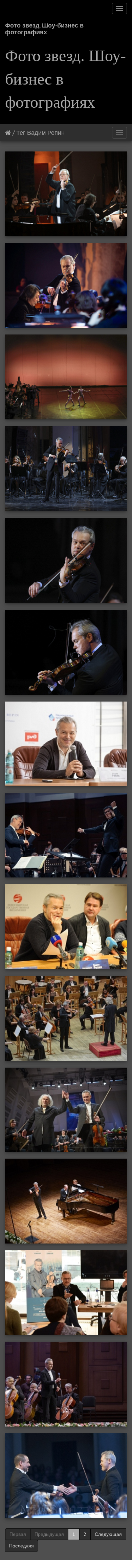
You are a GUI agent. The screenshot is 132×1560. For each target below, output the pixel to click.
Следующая (108, 1534)
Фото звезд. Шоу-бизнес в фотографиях (44, 27)
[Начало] (8, 133)
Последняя (21, 1546)
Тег (20, 133)
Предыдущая (49, 1534)
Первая (17, 1534)
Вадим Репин (46, 133)
